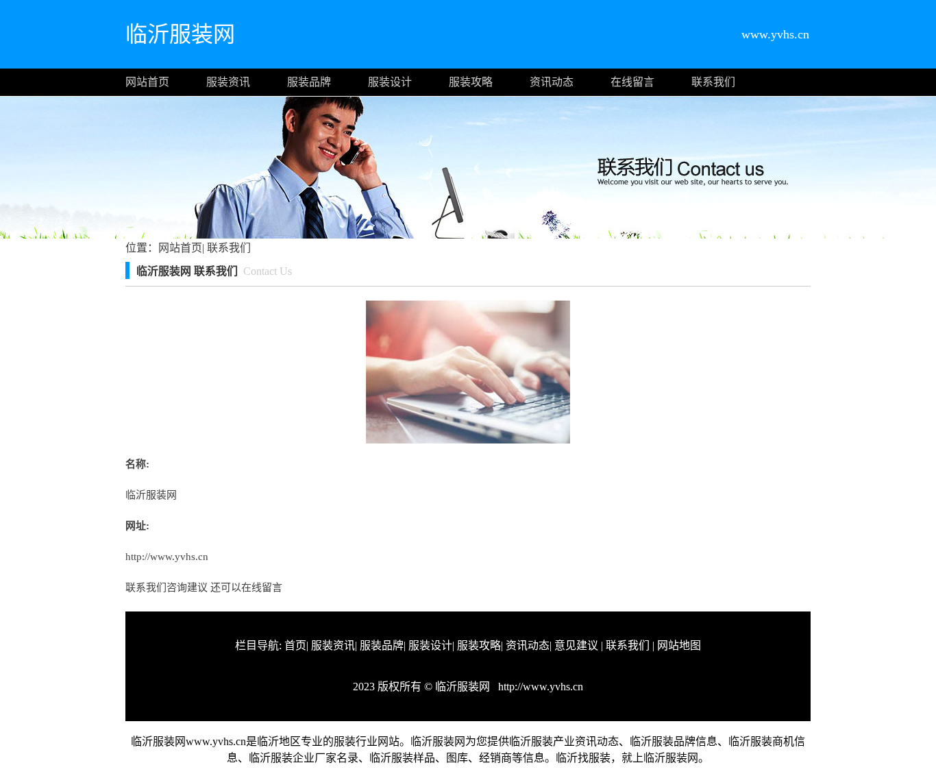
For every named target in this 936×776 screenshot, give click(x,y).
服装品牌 (309, 82)
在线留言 (632, 82)
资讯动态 (552, 82)
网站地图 (679, 645)
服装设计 (390, 82)
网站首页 (147, 82)
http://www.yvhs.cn (166, 556)
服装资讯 (228, 82)
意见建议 (576, 645)
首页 (295, 645)
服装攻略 (471, 82)
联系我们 (713, 82)
